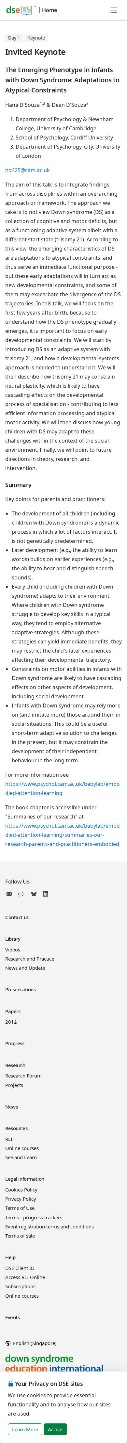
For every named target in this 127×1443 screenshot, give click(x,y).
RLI (8, 1139)
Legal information (24, 1178)
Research (15, 1065)
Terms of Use (20, 1208)
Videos (12, 949)
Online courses (22, 1148)
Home (49, 10)
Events (12, 1317)
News (11, 1106)
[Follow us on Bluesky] (34, 894)
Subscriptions (20, 1286)
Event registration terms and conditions (49, 1226)
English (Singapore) (34, 1343)
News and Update (25, 968)
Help (10, 1257)
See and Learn (21, 1157)
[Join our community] (22, 894)
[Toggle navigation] (114, 10)
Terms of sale (20, 1235)
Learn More (25, 1429)
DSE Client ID (20, 1268)
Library (13, 938)
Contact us (17, 917)
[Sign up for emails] (10, 894)
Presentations (20, 989)
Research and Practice (29, 958)
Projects (14, 1085)
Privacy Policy (20, 1198)
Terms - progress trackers (33, 1217)
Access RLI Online (25, 1277)
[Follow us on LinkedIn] (45, 894)
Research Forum (23, 1075)
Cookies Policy (21, 1189)
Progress (14, 1043)
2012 (11, 1021)
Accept (55, 1429)
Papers (12, 1011)
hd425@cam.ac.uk (27, 170)
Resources (16, 1128)
